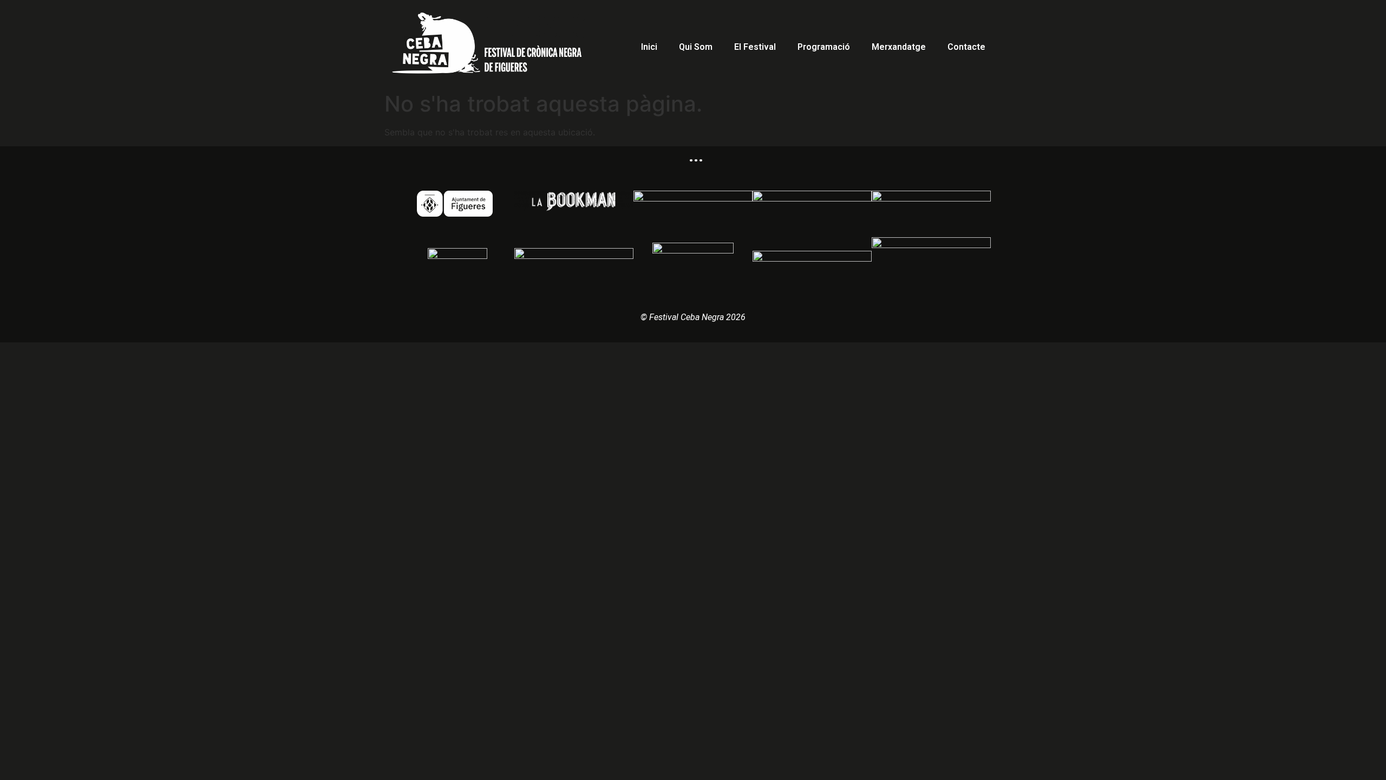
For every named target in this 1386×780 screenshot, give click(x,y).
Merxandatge (899, 47)
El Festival (755, 47)
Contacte (966, 47)
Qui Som (695, 47)
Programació (823, 47)
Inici (649, 47)
